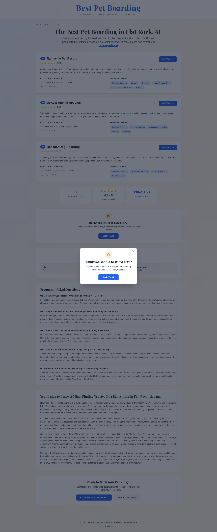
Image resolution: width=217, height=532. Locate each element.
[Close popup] (133, 251)
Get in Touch (108, 277)
